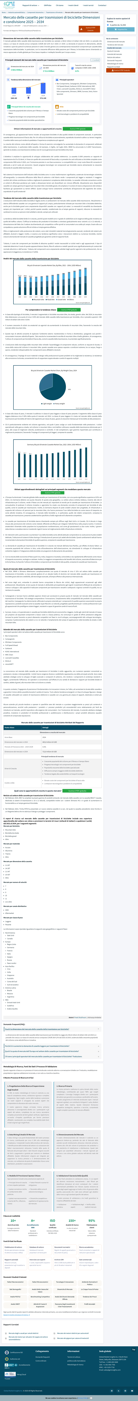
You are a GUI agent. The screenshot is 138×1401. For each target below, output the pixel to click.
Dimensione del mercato (116, 41)
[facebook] (125, 1391)
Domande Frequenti (114, 60)
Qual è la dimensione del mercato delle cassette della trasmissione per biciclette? (37, 1029)
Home (4, 12)
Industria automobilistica (16, 12)
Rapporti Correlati (113, 67)
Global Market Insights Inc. (13, 1391)
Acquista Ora (122, 29)
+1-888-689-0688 (112, 1362)
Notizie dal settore (113, 57)
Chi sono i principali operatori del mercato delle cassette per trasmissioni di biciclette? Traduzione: (43, 1056)
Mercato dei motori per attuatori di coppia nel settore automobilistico (28, 1338)
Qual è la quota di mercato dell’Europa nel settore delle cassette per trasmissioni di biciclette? (42, 1051)
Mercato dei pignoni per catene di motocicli (73, 1338)
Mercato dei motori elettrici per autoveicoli (73, 1333)
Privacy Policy (83, 1398)
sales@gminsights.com (112, 1370)
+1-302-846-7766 (109, 1365)
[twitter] (118, 1391)
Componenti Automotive (35, 12)
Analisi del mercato (114, 48)
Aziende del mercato (114, 54)
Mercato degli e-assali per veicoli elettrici (23, 1333)
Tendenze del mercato (115, 45)
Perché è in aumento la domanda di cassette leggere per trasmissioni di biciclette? (37, 1046)
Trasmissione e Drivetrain (54, 12)
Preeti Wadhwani (80, 1017)
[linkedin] (112, 1391)
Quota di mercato (113, 51)
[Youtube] (132, 1391)
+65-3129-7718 (109, 1367)
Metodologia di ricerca (115, 64)
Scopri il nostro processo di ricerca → (16, 1315)
